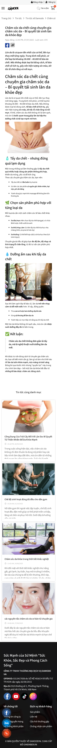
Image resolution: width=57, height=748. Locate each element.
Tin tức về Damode (35, 18)
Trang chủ (6, 18)
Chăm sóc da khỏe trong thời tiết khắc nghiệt (27, 559)
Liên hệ (33, 716)
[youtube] (16, 696)
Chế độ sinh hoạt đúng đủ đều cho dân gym (26, 499)
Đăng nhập (38, 2)
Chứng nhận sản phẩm (41, 726)
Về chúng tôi (11, 706)
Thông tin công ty (12, 716)
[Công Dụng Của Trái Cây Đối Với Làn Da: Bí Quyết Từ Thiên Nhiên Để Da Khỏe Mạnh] (28, 416)
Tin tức (18, 18)
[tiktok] (24, 696)
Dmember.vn (30, 744)
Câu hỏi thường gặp (39, 721)
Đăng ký (52, 2)
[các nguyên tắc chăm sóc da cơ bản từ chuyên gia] (28, 599)
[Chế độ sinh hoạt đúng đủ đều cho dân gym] (28, 479)
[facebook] (7, 696)
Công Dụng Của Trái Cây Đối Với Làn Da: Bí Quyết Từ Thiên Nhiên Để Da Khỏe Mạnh (28, 438)
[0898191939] (7, 733)
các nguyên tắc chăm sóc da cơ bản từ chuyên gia (28, 618)
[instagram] (33, 696)
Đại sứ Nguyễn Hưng (13, 721)
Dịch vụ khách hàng (41, 706)
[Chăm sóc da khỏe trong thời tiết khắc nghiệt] (28, 539)
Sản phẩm (35, 712)
